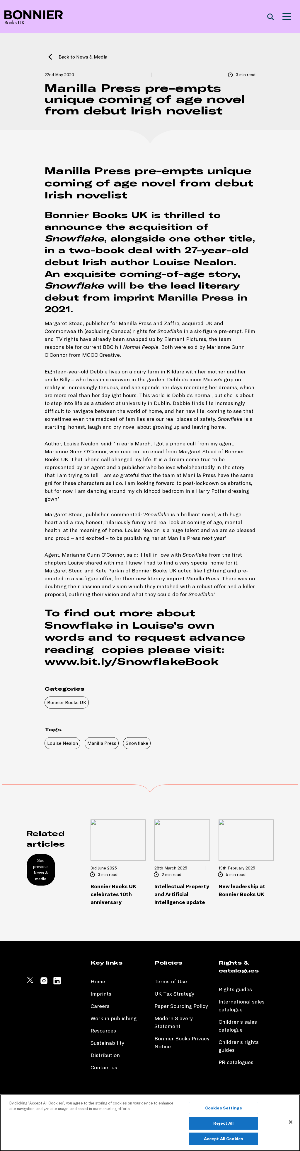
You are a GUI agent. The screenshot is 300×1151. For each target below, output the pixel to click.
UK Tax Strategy (174, 993)
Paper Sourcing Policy (181, 1006)
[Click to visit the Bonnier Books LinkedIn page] (57, 983)
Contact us (104, 1067)
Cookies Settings (223, 1108)
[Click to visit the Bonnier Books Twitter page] (30, 983)
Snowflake (137, 743)
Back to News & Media (83, 57)
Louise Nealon (62, 743)
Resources (103, 1030)
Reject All (223, 1123)
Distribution (105, 1055)
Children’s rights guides (239, 1046)
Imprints (101, 993)
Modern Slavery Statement (173, 1022)
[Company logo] (33, 16)
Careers (100, 1006)
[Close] (290, 1122)
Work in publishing (114, 1018)
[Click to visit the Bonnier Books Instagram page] (44, 983)
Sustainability (108, 1042)
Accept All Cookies (223, 1138)
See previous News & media (41, 869)
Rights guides (235, 989)
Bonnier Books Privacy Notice (181, 1042)
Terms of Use (170, 981)
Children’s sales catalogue (238, 1025)
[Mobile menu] (287, 17)
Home (98, 981)
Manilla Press (101, 743)
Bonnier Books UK (66, 702)
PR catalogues (236, 1062)
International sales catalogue (242, 1005)
